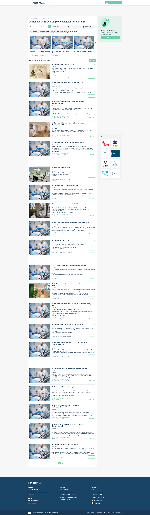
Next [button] (95, 43)
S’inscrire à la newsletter (98, 497)
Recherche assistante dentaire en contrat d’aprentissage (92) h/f (71, 304)
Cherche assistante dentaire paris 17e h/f (65, 204)
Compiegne (69, 336)
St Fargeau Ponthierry (56, 457)
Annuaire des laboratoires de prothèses (38, 492)
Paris (53, 136)
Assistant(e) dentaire (64, 75)
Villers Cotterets (55, 336)
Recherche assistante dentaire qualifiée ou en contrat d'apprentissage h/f (69, 124)
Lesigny (53, 252)
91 (58, 117)
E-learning (113, 512)
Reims (62, 336)
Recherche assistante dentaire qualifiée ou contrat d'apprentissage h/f (68, 102)
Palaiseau (61, 154)
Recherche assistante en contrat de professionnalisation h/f (71, 222)
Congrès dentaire (119, 512)
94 (61, 298)
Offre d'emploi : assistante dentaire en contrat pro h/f (69, 265)
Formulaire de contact (97, 492)
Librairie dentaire (99, 512)
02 (60, 336)
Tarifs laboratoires (33, 500)
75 (55, 136)
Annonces (35, 18)
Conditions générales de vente (68, 494)
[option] (41, 46)
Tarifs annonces (32, 503)
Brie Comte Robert (62, 252)
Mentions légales (64, 489)
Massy (53, 380)
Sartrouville (54, 179)
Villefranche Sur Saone (57, 418)
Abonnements (92, 512)
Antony (58, 380)
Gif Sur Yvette (69, 154)
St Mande (58, 298)
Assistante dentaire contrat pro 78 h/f (64, 64)
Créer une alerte (110, 37)
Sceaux (64, 380)
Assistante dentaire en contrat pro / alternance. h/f (68, 142)
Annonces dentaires (33, 489)
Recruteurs (75, 3)
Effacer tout (72, 31)
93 (56, 438)
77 (56, 252)
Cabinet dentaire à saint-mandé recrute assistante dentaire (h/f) (70, 284)
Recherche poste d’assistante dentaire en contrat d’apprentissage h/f (67, 425)
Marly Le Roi (54, 399)
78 (57, 77)
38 (59, 96)
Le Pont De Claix (55, 96)
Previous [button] (29, 43)
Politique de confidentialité (66, 492)
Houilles (61, 179)
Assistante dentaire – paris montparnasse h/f (66, 185)
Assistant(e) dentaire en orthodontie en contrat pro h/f (69, 368)
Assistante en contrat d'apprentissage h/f (65, 444)
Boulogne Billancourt (63, 318)
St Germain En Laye (63, 356)
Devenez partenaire (97, 494)
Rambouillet (54, 154)
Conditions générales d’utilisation (68, 497)
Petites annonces (107, 512)
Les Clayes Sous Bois (63, 77)
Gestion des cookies (65, 499)
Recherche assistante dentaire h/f (63, 167)
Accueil (31, 18)
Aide (93, 489)
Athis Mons (62, 117)
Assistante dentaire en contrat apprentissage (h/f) (68, 324)
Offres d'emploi (42, 18)
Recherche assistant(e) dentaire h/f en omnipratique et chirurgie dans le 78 (69, 343)
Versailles (54, 77)
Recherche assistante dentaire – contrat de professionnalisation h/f (66, 406)
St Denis (53, 438)
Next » (68, 463)
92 (68, 318)
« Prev (56, 463)
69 (62, 418)
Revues (87, 512)
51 (65, 336)
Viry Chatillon (55, 117)
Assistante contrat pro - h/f (60, 240)
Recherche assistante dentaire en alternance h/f (67, 83)
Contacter (91, 77)
